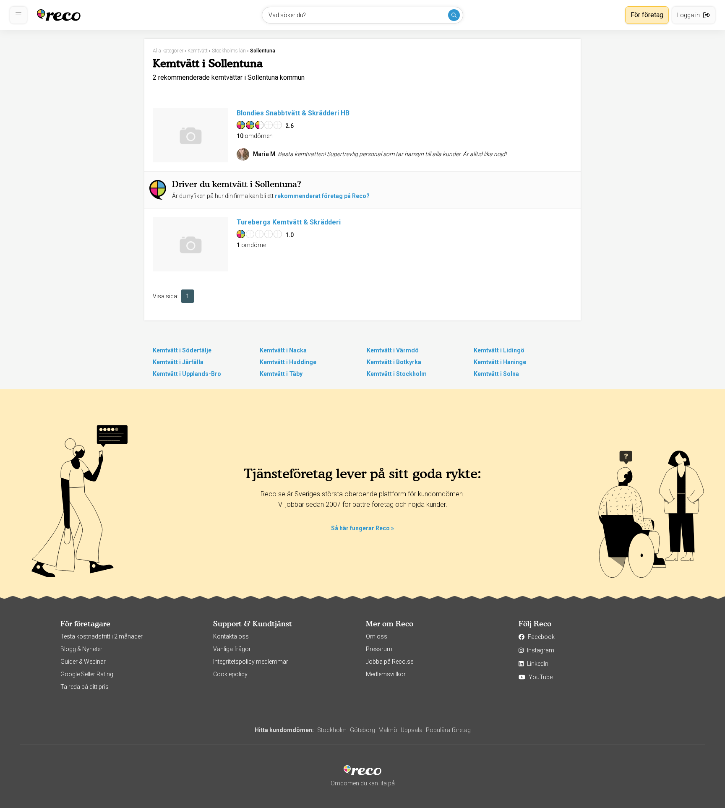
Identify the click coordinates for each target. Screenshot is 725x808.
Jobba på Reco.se (389, 661)
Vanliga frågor (232, 649)
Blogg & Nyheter (81, 649)
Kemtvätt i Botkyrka (394, 362)
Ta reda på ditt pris (84, 686)
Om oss (376, 636)
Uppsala (411, 730)
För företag (647, 15)
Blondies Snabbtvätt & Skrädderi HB (293, 113)
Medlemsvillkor (386, 674)
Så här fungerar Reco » (362, 528)
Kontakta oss (231, 636)
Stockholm (332, 730)
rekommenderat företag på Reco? (322, 196)
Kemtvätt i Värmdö (393, 350)
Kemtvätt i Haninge (500, 362)
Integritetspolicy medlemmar (250, 661)
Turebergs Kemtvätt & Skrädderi (289, 222)
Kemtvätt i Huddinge (288, 362)
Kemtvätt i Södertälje (182, 350)
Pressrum (379, 649)
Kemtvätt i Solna (496, 373)
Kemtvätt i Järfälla (178, 362)
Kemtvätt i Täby (281, 373)
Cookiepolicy (230, 674)
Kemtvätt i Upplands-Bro (187, 373)
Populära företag (448, 730)
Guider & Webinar (83, 661)
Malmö (387, 730)
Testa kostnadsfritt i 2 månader (101, 636)
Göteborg (362, 730)
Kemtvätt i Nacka (283, 350)
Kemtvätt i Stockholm (397, 373)
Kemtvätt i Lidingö (499, 350)
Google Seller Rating (86, 674)
